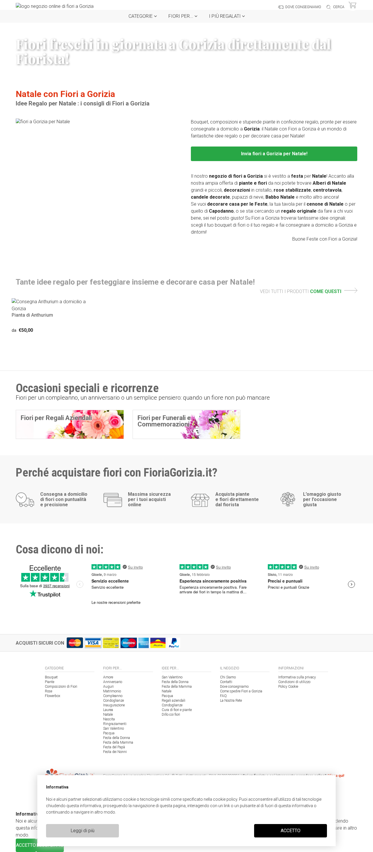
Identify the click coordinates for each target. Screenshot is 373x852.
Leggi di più (82, 830)
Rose (48, 691)
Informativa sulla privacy (297, 677)
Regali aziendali (173, 700)
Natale (108, 714)
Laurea (108, 710)
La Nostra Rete (231, 700)
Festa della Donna (116, 738)
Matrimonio (112, 691)
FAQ (223, 696)
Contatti (226, 682)
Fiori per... (181, 16)
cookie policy (225, 799)
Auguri (108, 687)
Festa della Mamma (118, 742)
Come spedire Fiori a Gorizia (241, 691)
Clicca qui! (335, 776)
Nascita (109, 719)
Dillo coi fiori (171, 714)
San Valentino (113, 728)
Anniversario (112, 682)
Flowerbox (52, 696)
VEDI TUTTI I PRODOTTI (300, 291)
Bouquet (51, 677)
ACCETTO (290, 830)
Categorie (141, 16)
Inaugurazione (114, 705)
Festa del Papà (114, 747)
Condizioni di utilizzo (294, 682)
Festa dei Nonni (115, 752)
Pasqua (109, 733)
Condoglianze (113, 700)
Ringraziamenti (114, 724)
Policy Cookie (288, 687)
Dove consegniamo (234, 687)
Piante (49, 682)
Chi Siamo (228, 677)
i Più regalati (225, 16)
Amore (108, 677)
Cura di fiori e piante (177, 710)
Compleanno (112, 696)
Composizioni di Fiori (61, 687)
